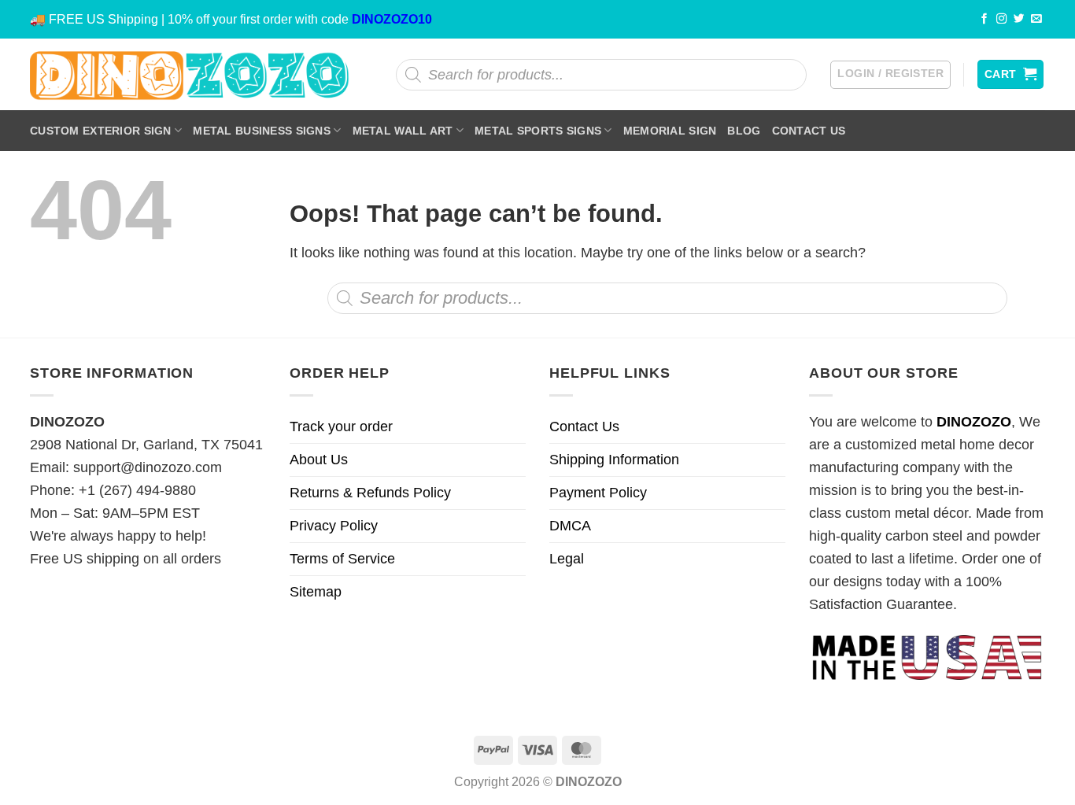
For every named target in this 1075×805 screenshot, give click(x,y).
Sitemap (316, 592)
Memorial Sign (670, 130)
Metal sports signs (538, 130)
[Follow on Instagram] (1001, 19)
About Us (319, 459)
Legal (566, 559)
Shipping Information (614, 459)
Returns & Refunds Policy (370, 492)
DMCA (570, 526)
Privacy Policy (334, 526)
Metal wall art (403, 130)
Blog (743, 130)
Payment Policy (598, 492)
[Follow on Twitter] (1019, 19)
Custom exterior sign (101, 130)
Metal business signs (262, 130)
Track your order (341, 426)
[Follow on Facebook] (984, 19)
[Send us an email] (1036, 19)
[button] (890, 75)
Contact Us (809, 130)
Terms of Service (342, 559)
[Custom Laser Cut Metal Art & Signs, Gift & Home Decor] (189, 74)
